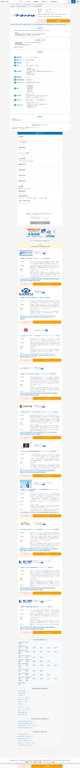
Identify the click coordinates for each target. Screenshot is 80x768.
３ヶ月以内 (28, 198)
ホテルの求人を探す (30, 760)
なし (24, 193)
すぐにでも (21, 198)
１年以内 (41, 198)
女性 (24, 188)
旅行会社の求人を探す (14, 760)
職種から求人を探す (38, 760)
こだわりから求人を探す (56, 760)
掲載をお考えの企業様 (37, 761)
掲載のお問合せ (54, 1)
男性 (20, 188)
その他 (28, 188)
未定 (46, 198)
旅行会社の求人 (18, 4)
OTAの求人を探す (22, 760)
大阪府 (14, 4)
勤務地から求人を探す (47, 760)
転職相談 (36, 1)
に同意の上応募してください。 (40, 213)
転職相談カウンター (28, 761)
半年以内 (35, 198)
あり (20, 193)
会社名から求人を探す (66, 760)
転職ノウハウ (44, 1)
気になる (69, 2)
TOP (21, 1)
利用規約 (28, 213)
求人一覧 (28, 1)
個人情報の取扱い (36, 213)
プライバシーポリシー (47, 761)
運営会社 (53, 761)
